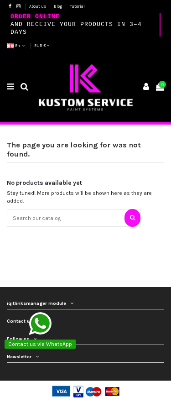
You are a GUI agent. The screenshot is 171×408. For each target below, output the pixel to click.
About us (38, 6)
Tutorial (77, 6)
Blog (58, 6)
